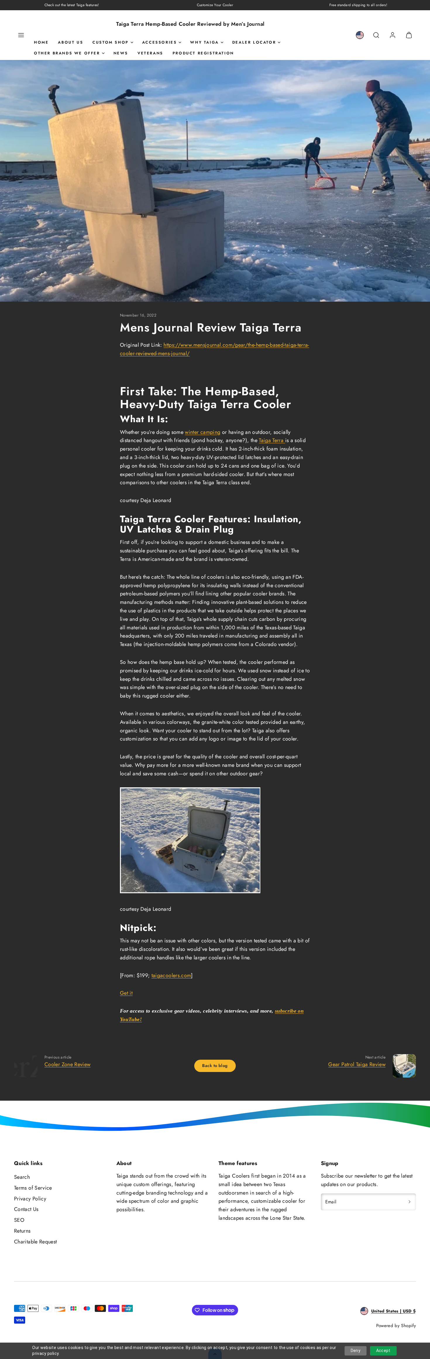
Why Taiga (204, 42)
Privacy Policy (30, 1198)
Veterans (150, 53)
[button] (21, 35)
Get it (126, 993)
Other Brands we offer (67, 53)
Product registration (203, 53)
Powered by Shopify (396, 1325)
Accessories (159, 42)
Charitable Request (35, 1241)
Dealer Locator (254, 42)
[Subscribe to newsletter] (409, 1201)
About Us (70, 42)
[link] (360, 35)
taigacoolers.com (171, 975)
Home (41, 42)
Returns (22, 1231)
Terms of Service (33, 1188)
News (120, 53)
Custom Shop (110, 42)
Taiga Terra (272, 440)
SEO (19, 1220)
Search (22, 1177)
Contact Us (26, 1209)
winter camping (202, 432)
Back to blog (215, 1065)
